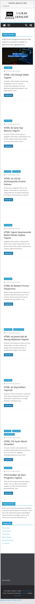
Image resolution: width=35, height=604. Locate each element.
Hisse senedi (6, 580)
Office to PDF (17, 600)
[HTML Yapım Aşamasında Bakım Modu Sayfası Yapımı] (17, 213)
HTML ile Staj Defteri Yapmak (14, 389)
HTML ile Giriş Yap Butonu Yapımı (13, 129)
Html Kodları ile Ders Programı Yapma (15, 476)
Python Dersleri (7, 537)
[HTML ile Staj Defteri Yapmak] (17, 368)
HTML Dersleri (8, 67)
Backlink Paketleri (6, 600)
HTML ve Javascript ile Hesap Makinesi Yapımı (16, 338)
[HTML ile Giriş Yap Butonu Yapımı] (17, 109)
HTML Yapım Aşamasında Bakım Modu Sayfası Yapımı (17, 235)
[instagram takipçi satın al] (8, 560)
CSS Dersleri (8, 171)
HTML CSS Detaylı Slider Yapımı (16, 76)
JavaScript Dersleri (18, 329)
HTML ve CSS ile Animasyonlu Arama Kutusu (15, 181)
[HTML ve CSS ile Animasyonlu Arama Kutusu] (17, 160)
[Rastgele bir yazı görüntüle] (30, 25)
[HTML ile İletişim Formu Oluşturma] (17, 267)
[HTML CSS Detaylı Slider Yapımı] (17, 56)
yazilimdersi (17, 71)
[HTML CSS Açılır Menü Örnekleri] (17, 419)
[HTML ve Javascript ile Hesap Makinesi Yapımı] (17, 318)
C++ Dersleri (6, 543)
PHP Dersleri (6, 528)
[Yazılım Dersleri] (4, 25)
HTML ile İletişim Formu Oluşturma (16, 287)
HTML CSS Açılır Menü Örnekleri (15, 443)
